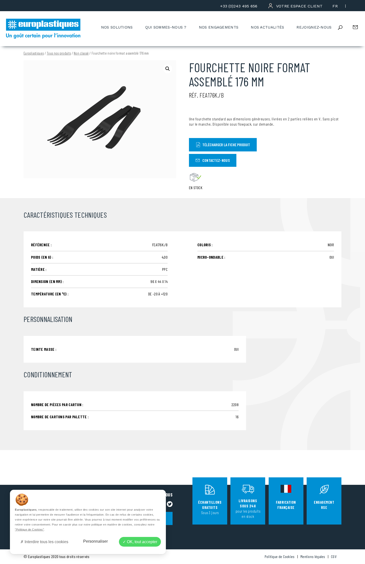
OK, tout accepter (141, 542)
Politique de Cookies (280, 556)
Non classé (81, 53)
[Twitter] (170, 504)
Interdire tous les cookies (46, 542)
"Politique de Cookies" (29, 529)
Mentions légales (312, 556)
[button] (167, 68)
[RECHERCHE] (344, 27)
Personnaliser (95, 541)
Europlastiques (34, 53)
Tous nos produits (59, 53)
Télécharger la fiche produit (226, 144)
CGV (333, 556)
